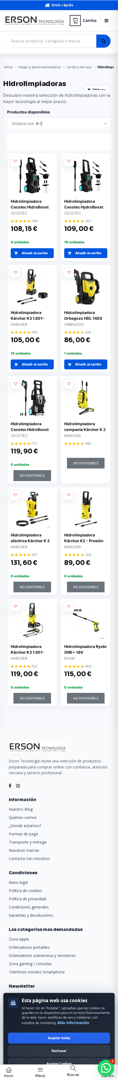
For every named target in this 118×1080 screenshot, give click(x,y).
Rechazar (59, 1050)
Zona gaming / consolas (30, 963)
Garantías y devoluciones (31, 915)
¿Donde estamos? (25, 825)
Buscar (73, 1074)
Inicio (8, 67)
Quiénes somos (23, 817)
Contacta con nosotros (29, 858)
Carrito (90, 20)
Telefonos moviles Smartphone (37, 972)
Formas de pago (23, 833)
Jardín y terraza (79, 67)
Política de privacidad (27, 898)
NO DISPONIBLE (32, 475)
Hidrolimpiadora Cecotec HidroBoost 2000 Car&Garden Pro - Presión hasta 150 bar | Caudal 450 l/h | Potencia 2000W (32, 204)
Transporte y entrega (27, 842)
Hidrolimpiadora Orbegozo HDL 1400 (83, 315)
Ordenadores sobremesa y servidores (42, 955)
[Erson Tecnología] (35, 21)
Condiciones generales (29, 907)
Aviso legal (18, 882)
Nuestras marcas (24, 850)
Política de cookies (25, 890)
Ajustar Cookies (59, 1063)
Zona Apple (19, 939)
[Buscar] (103, 41)
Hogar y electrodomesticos (39, 67)
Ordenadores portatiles (29, 947)
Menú (40, 1075)
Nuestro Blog (21, 809)
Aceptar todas (59, 1038)
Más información (73, 1022)
